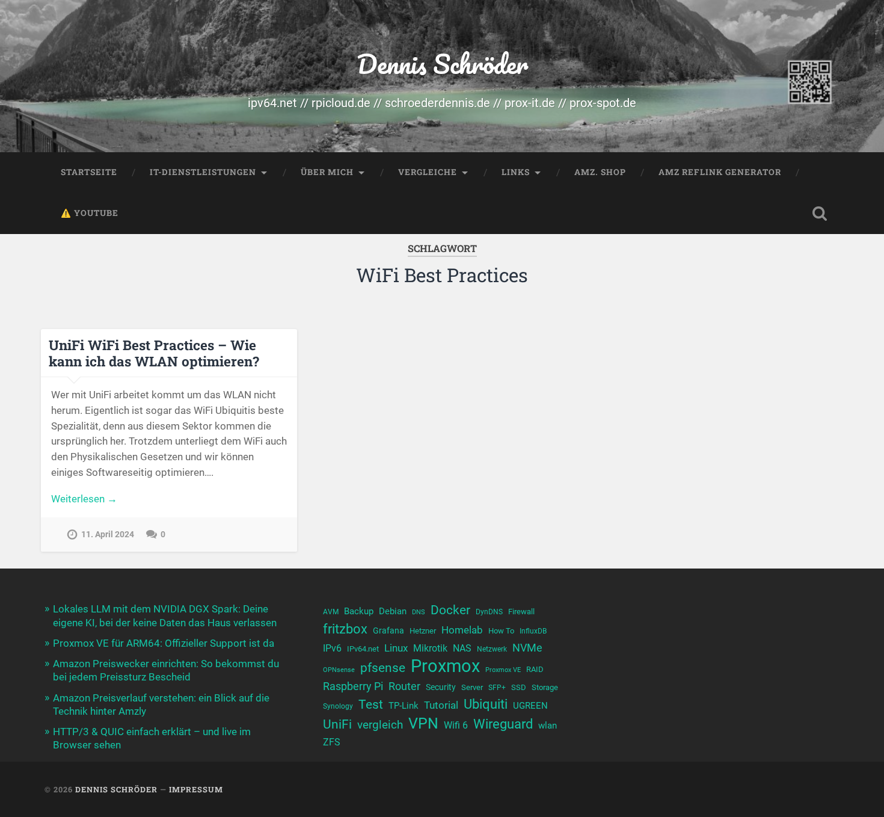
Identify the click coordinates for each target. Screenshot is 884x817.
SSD (518, 687)
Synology (338, 706)
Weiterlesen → (84, 499)
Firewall (521, 611)
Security (441, 687)
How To (501, 630)
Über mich (327, 172)
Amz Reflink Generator (719, 172)
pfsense (382, 667)
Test (370, 704)
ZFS (331, 742)
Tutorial (441, 705)
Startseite (89, 172)
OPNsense (339, 670)
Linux (396, 648)
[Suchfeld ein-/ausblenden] (819, 213)
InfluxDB (533, 631)
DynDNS (489, 612)
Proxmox (445, 666)
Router (404, 686)
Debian (393, 611)
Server (472, 687)
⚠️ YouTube (89, 213)
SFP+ (497, 687)
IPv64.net (363, 648)
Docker (450, 609)
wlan (547, 725)
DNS (418, 612)
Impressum (196, 789)
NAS (462, 648)
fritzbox (345, 629)
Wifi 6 (456, 725)
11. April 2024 (107, 534)
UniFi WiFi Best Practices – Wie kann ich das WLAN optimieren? (154, 353)
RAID (535, 669)
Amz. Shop (600, 172)
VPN (423, 723)
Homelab (462, 630)
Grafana (388, 630)
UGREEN (530, 705)
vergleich (380, 725)
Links (516, 172)
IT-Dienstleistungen (203, 172)
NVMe (527, 647)
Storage (545, 687)
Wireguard (503, 724)
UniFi (337, 724)
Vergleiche (427, 172)
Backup (358, 611)
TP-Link (403, 705)
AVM (331, 612)
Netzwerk (492, 649)
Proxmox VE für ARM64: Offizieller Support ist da (163, 643)
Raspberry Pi (353, 686)
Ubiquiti (486, 704)
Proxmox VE (503, 670)
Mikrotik (430, 648)
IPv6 (332, 648)
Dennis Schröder (442, 63)
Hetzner (423, 630)
